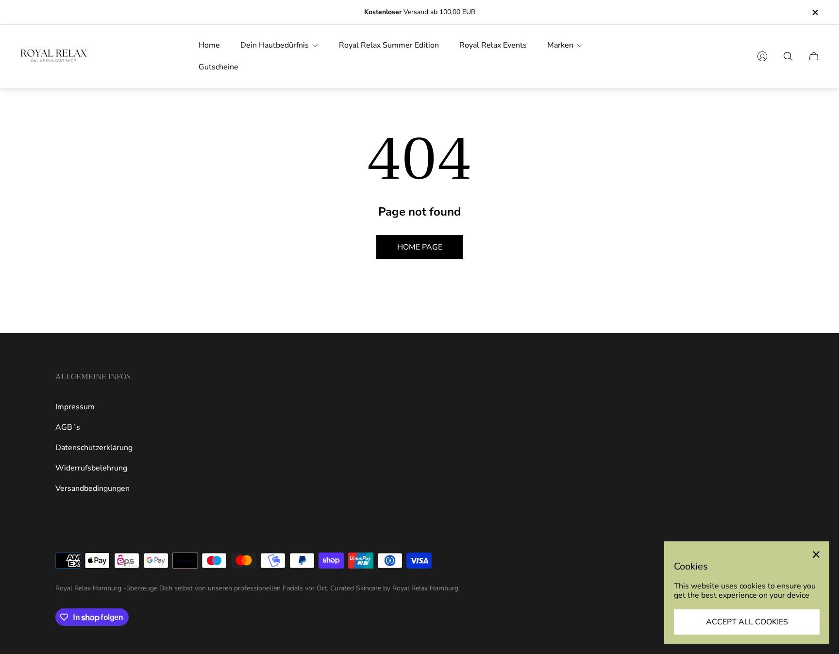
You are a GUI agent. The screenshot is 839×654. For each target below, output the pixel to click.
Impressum (75, 407)
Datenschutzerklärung (94, 447)
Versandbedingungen (92, 488)
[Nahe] (816, 554)
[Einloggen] (762, 56)
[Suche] (788, 56)
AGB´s (67, 427)
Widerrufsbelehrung (91, 468)
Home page (419, 247)
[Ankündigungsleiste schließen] (814, 12)
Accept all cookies (747, 622)
